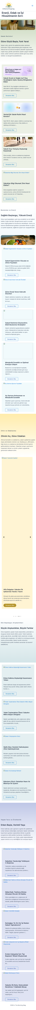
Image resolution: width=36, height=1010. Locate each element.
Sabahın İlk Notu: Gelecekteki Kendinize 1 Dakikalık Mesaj (16, 986)
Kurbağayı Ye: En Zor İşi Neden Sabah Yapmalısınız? (17, 924)
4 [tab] (19, 616)
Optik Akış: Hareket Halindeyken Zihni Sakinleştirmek (15, 748)
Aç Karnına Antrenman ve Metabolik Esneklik (15, 396)
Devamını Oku (10, 95)
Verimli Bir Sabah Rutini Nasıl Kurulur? (14, 115)
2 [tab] (15, 616)
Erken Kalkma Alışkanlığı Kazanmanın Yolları (17, 679)
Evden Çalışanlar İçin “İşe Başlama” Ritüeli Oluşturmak (16, 955)
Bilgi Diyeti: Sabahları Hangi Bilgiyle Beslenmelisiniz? (14, 590)
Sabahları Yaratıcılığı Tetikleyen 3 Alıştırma (17, 862)
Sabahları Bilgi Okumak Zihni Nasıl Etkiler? (16, 184)
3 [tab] (17, 616)
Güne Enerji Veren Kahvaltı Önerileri (15, 293)
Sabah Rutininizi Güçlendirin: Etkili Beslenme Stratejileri (16, 324)
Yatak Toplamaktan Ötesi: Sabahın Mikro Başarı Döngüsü (16, 713)
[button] (4, 537)
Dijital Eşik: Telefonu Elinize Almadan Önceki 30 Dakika (15, 893)
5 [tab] (20, 616)
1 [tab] (14, 616)
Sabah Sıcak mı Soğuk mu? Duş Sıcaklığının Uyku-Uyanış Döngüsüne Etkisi (17, 80)
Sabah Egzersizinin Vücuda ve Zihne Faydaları (17, 262)
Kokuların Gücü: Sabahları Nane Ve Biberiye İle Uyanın (16, 782)
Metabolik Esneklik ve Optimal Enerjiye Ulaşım (16, 363)
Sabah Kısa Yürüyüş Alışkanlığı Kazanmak (15, 150)
